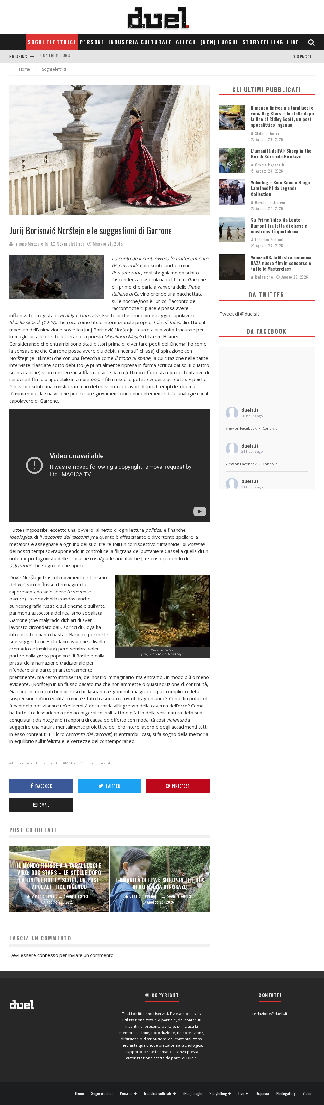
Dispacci (301, 56)
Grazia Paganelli (269, 164)
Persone (92, 42)
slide (108, 763)
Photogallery (286, 1093)
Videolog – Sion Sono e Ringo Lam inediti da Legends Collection (280, 188)
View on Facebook (241, 428)
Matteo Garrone (81, 763)
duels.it (250, 410)
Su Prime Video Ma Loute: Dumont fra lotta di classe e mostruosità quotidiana (279, 225)
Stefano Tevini (267, 133)
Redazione (263, 276)
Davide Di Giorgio (269, 202)
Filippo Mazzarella (30, 243)
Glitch (186, 42)
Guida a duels (54, 56)
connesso (47, 955)
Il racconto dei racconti (35, 763)
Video (307, 1093)
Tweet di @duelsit (239, 314)
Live (293, 42)
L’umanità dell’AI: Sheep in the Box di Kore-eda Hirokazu (281, 153)
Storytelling (263, 42)
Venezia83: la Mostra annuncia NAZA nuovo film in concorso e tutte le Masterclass (281, 263)
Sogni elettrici (52, 42)
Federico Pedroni (269, 239)
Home (79, 1093)
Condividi (270, 428)
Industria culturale (140, 42)
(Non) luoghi (219, 42)
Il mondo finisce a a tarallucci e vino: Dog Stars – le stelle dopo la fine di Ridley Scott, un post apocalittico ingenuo (282, 116)
